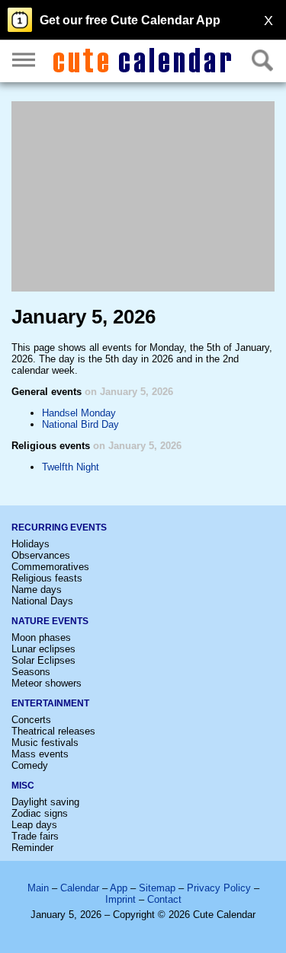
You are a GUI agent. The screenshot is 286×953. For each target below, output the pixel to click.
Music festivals (45, 742)
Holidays (30, 544)
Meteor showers (46, 683)
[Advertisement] (143, 196)
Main (38, 888)
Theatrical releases (53, 731)
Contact (164, 899)
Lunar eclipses (43, 649)
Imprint (120, 899)
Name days (36, 589)
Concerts (31, 719)
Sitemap (157, 888)
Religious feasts (46, 578)
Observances (40, 555)
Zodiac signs (39, 813)
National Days (42, 601)
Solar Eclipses (43, 660)
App (118, 888)
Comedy (29, 765)
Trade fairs (35, 836)
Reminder (32, 847)
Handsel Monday (79, 413)
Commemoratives (50, 566)
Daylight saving (45, 802)
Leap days (34, 824)
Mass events (40, 754)
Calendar (79, 888)
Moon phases (41, 637)
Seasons (30, 671)
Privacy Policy (219, 888)
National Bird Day (80, 424)
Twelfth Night (70, 467)
